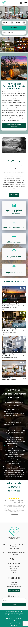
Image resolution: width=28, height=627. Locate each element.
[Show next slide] (26, 294)
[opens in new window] (10, 559)
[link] (7, 44)
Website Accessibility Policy (12, 614)
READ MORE (14, 195)
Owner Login (14, 590)
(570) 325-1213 (14, 554)
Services (14, 585)
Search (14, 28)
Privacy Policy (13, 623)
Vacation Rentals (14, 566)
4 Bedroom (14, 574)
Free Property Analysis (14, 586)
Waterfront (14, 570)
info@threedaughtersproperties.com (14, 552)
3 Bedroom (14, 572)
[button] (25, 3)
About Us (14, 583)
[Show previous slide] (4, 294)
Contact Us (14, 581)
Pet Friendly (14, 568)
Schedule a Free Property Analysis (14, 125)
